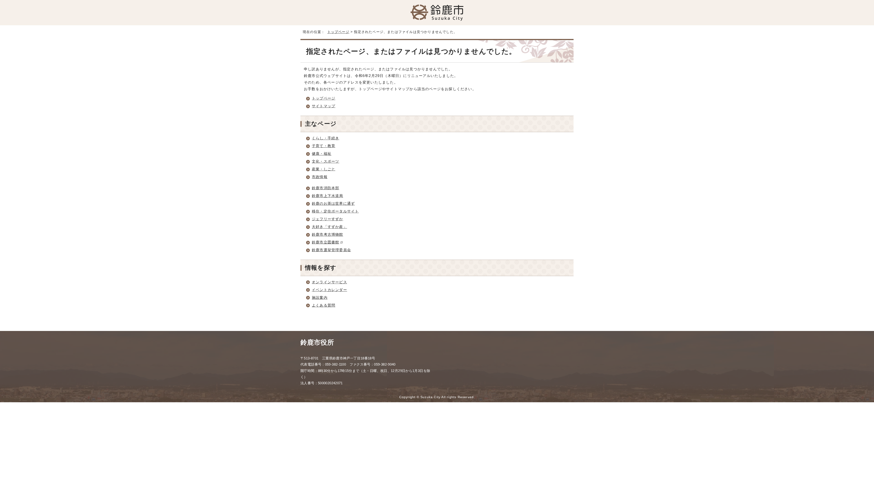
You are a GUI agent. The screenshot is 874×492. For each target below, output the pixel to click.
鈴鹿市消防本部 (325, 188)
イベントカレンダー (329, 290)
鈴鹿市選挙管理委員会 (331, 250)
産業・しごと (323, 169)
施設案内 (320, 298)
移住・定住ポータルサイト (335, 211)
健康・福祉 (321, 154)
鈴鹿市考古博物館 (327, 234)
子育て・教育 (323, 146)
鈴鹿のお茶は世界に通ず (333, 203)
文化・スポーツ (325, 161)
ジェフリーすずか (327, 219)
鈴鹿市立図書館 (325, 242)
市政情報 (320, 177)
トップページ (338, 32)
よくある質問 (323, 305)
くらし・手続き (325, 138)
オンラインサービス (329, 282)
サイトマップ (323, 106)
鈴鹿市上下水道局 (327, 196)
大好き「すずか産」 (329, 227)
